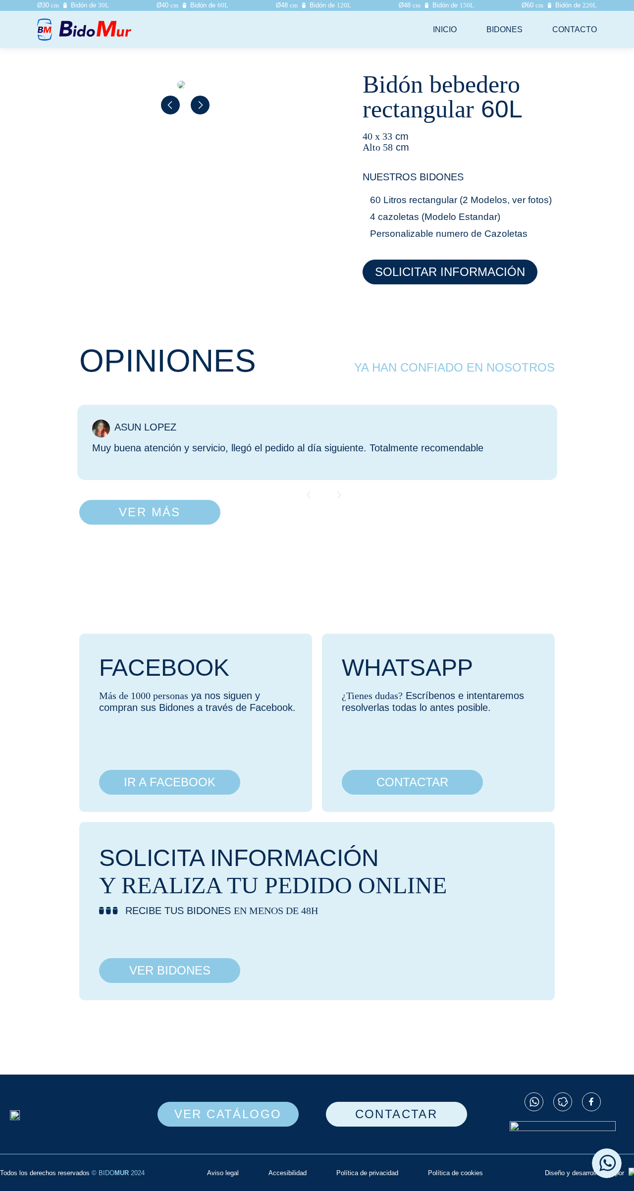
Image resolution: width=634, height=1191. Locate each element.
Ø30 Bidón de (73, 5)
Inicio (445, 29)
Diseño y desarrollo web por (585, 1173)
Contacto (574, 29)
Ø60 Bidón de (559, 5)
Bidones (504, 29)
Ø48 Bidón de (313, 5)
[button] (170, 105)
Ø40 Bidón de (192, 5)
